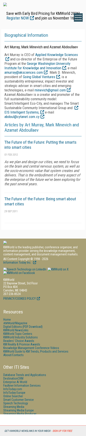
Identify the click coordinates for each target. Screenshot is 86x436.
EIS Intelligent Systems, (21, 112)
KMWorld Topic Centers (17, 334)
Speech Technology (15, 403)
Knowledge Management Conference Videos (31, 348)
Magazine (15, 323)
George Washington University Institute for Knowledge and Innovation (37, 65)
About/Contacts (13, 355)
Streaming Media (13, 407)
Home (7, 319)
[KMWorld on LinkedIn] (24, 269)
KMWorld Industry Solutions (20, 337)
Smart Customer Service (18, 399)
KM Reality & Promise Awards (21, 344)
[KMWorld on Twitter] (58, 269)
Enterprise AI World (15, 382)
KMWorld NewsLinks (15, 330)
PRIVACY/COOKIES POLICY (19, 298)
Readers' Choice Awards (18, 341)
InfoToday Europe (14, 392)
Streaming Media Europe (18, 410)
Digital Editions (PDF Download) (23, 326)
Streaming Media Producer (19, 414)
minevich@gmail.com (50, 90)
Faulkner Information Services (22, 385)
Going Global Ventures (39, 77)
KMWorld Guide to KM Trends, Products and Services (35, 351)
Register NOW (18, 18)
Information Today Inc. (17, 262)
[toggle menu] (78, 17)
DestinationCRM (13, 378)
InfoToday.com (12, 389)
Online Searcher (13, 396)
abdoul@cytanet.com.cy (21, 116)
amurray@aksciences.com (23, 72)
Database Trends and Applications (24, 375)
